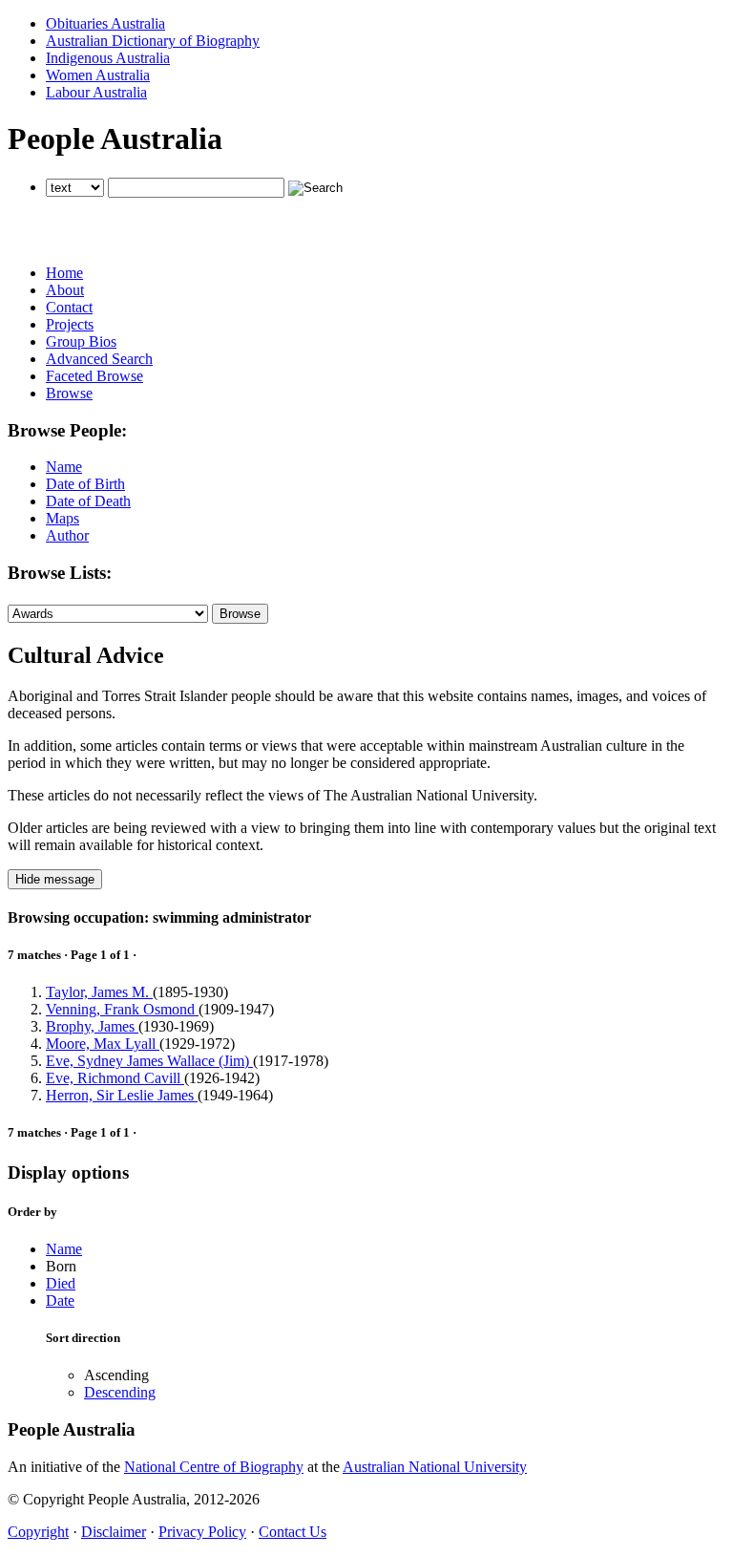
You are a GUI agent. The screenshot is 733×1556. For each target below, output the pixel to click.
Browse (69, 393)
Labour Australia (96, 92)
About (65, 290)
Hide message (54, 879)
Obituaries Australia (105, 23)
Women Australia (98, 75)
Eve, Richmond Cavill (115, 1078)
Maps (62, 518)
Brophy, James (92, 1026)
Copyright (38, 1532)
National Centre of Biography (214, 1467)
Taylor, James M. (99, 992)
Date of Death (88, 501)
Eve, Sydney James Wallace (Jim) (149, 1061)
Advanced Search (99, 359)
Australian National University (435, 1467)
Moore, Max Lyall (102, 1043)
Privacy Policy (202, 1532)
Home (64, 273)
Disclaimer (113, 1532)
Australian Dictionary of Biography (153, 40)
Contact (69, 307)
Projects (70, 324)
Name (64, 466)
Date (60, 1300)
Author (67, 535)
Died (60, 1283)
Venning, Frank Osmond (122, 1009)
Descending (120, 1392)
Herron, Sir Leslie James (122, 1095)
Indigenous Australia (108, 58)
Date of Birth (85, 484)
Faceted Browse (94, 376)
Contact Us (292, 1532)
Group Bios (81, 341)
